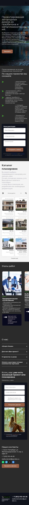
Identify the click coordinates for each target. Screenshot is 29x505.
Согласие (22, 153)
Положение (14, 153)
